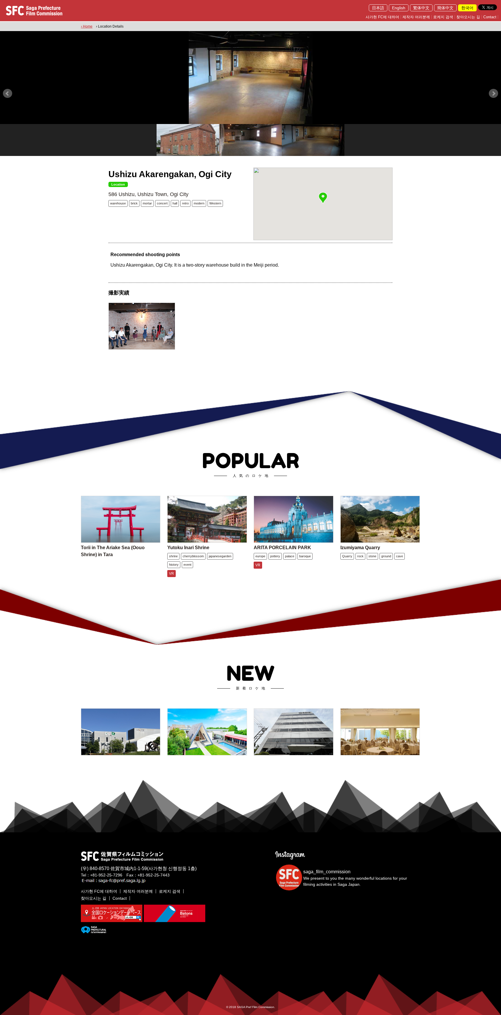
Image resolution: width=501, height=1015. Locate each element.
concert (162, 203)
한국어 (467, 8)
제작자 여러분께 (416, 17)
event (187, 564)
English (398, 8)
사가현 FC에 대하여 (382, 17)
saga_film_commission (327, 871)
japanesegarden (220, 556)
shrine (173, 556)
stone (372, 556)
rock (360, 556)
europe (260, 556)
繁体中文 (421, 8)
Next (493, 93)
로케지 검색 (443, 17)
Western (215, 203)
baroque (305, 556)
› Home (86, 26)
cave (399, 556)
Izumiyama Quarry (360, 547)
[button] (323, 198)
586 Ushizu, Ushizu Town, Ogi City (148, 194)
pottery (275, 556)
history (174, 564)
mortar (147, 203)
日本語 (378, 8)
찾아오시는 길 (468, 17)
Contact (489, 17)
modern (199, 203)
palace (289, 556)
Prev (7, 93)
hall (175, 203)
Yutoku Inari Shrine (188, 547)
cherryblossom (193, 556)
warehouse (118, 203)
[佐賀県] (93, 930)
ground (386, 556)
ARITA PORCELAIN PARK (282, 547)
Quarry (347, 556)
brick (134, 203)
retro (185, 203)
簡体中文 (445, 8)
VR (171, 574)
